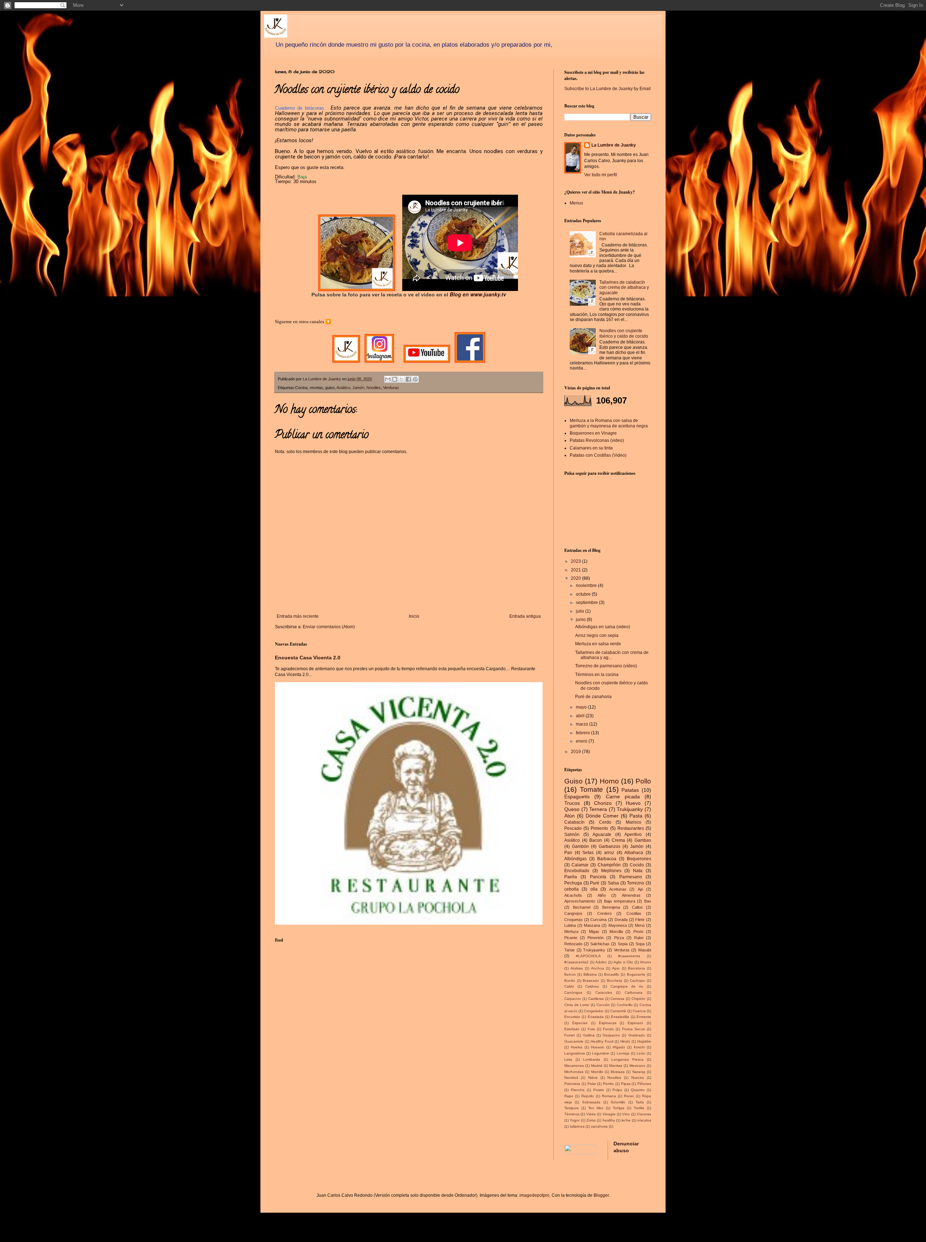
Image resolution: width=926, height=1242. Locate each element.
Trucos (572, 803)
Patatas (630, 790)
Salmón (571, 834)
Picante (570, 937)
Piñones (644, 1084)
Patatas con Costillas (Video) (598, 455)
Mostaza (618, 1072)
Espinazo (635, 1023)
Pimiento (599, 828)
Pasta (635, 816)
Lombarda (591, 1059)
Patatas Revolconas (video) (597, 440)
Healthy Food (602, 1041)
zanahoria (599, 1126)
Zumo (591, 1120)
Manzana (592, 925)
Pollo (643, 781)
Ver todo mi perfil (600, 174)
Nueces (637, 1078)
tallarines (577, 1126)
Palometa (572, 1084)
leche (625, 1120)
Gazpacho (611, 1035)
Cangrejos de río (627, 986)
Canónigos (573, 992)
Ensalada (596, 1017)
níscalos (644, 1120)
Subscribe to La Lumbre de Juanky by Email (607, 88)
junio (581, 619)
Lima (568, 1059)
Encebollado (576, 870)
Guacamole (573, 1041)
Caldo (569, 986)
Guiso (573, 781)
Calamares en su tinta (591, 448)
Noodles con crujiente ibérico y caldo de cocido (623, 333)
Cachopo (637, 981)
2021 (576, 570)
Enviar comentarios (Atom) (329, 626)
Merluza (571, 931)
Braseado (591, 981)
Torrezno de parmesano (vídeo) (606, 665)
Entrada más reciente (298, 616)
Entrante (644, 1017)
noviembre (587, 585)
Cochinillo (625, 1005)
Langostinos (574, 1053)
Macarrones (574, 1066)
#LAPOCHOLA (588, 956)
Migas (594, 931)
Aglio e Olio (623, 962)
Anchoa (597, 968)
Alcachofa (573, 895)
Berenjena (611, 907)
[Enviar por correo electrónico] (387, 379)
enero (582, 741)
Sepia (623, 944)
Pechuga (573, 883)
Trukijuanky (630, 809)
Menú (640, 925)
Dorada (621, 919)
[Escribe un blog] (394, 379)
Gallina (589, 1035)
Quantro (638, 1090)
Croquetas (573, 919)
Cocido (637, 864)
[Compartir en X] (401, 379)
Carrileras (596, 999)
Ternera (598, 809)
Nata (637, 870)
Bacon (595, 840)
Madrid (596, 1066)
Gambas (642, 840)
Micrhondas (573, 1072)
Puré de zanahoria (593, 696)
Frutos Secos (633, 1029)
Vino (626, 1114)
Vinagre (609, 1114)
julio (580, 611)
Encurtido (572, 1017)
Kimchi (639, 1047)
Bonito (569, 981)
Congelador (593, 1011)
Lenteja (623, 1053)
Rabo (638, 937)
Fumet (569, 1035)
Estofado (571, 1029)
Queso (571, 809)
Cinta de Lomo (576, 1005)
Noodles (373, 387)
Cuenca (639, 1011)
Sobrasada (591, 1102)
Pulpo (617, 1090)
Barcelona (636, 968)
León (641, 1053)
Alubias (576, 968)
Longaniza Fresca (627, 1059)
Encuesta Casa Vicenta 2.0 (307, 657)
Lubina (570, 925)
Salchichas (599, 944)
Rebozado (573, 944)
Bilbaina (590, 974)
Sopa (640, 944)
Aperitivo (633, 834)
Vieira (591, 1114)
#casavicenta (629, 956)
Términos (571, 1114)
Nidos (593, 1078)
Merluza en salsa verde (598, 643)
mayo (582, 707)
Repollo (587, 1096)
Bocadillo (611, 974)
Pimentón (595, 937)
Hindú (625, 1041)
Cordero (604, 913)
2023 (576, 561)
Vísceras (644, 1114)
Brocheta (614, 981)
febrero (583, 732)
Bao (647, 901)
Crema (618, 840)
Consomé (618, 1011)
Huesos (597, 1047)
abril (581, 715)
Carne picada (623, 796)
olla (594, 889)
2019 (576, 751)
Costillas (633, 913)
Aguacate (601, 834)
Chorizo (603, 803)
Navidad (571, 1078)
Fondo (608, 1029)
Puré (594, 883)
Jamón (358, 387)
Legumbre (600, 1053)
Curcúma (598, 919)
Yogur (574, 1120)
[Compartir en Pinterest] (415, 379)
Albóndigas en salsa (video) (602, 626)
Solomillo (618, 1102)
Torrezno (635, 883)
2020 (576, 578)
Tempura (571, 1108)
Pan (568, 852)
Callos (637, 907)
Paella (570, 876)
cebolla (571, 889)
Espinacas (607, 1023)
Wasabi (644, 950)
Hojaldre (644, 1041)
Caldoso (592, 986)
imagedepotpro (534, 1195)
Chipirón (638, 999)
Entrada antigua (525, 616)
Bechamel (581, 907)
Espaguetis (577, 796)
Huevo (633, 803)
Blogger (601, 1195)
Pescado (573, 828)
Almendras (631, 895)
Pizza (619, 937)
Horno (609, 781)
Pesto (638, 931)
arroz (609, 852)
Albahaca (633, 852)
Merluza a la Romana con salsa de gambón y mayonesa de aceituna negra (609, 423)
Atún (569, 816)
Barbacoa (606, 858)
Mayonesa (617, 925)
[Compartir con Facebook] (408, 379)
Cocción (603, 1005)
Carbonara (633, 992)
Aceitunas (617, 889)
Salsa (613, 883)
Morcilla (616, 931)
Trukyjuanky (594, 950)
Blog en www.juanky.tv (478, 294)
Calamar (580, 864)
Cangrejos (573, 913)
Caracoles (603, 992)
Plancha (578, 1090)
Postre (598, 1090)
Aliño (602, 895)
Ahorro (645, 962)
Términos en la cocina (597, 674)
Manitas (615, 1066)
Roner (629, 1096)
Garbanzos (609, 846)
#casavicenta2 (576, 962)
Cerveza (617, 999)
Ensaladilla (620, 1017)
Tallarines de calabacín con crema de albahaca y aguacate (624, 287)
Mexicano (637, 1066)
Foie (591, 1029)
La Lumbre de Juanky (613, 145)
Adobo (601, 962)
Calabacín (574, 822)
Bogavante (636, 974)
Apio (616, 968)
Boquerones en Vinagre (593, 433)
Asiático (343, 387)
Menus (576, 203)
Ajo (640, 889)
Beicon (570, 974)
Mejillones (611, 870)
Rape (568, 1096)
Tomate (591, 789)
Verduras (391, 387)
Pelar (591, 1084)
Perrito (608, 1084)
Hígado (619, 1047)
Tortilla (639, 1108)
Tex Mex (595, 1108)
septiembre (587, 602)
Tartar (569, 950)
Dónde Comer (602, 816)
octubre (584, 594)
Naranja (638, 1072)
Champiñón (609, 864)
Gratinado (636, 1035)
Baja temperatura (619, 901)
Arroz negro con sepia (597, 635)
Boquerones (639, 858)
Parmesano (630, 876)
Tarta (640, 1102)
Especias (579, 1023)
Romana (609, 1096)
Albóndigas (575, 858)
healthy (609, 1120)
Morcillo (597, 1072)
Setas (588, 852)
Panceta (598, 876)
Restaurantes (630, 828)
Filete (640, 919)
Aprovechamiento (579, 901)
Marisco (633, 822)
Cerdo (605, 822)
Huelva (576, 1047)
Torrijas (618, 1108)
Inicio (414, 616)
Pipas (625, 1084)
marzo (582, 724)
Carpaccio (572, 999)
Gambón (580, 846)
